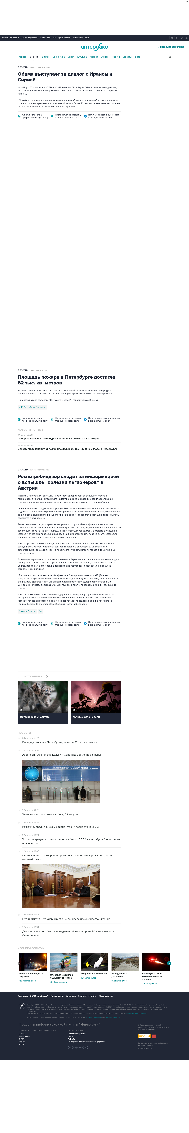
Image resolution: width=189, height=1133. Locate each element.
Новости (115, 57)
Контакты (23, 996)
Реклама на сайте (87, 996)
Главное (22, 57)
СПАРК (22, 1034)
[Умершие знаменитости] (94, 970)
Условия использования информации (153, 1043)
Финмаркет (78, 38)
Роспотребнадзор (27, 611)
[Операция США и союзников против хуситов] (156, 970)
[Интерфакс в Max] (86, 1047)
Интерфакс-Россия (61, 38)
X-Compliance (24, 1036)
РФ (40, 611)
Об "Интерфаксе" (29, 38)
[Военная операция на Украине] (33, 970)
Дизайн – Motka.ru (145, 1048)
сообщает (72, 169)
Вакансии (71, 996)
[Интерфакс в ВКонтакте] (78, 1047)
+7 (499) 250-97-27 (113, 1017)
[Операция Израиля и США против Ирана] (63, 971)
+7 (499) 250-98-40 (93, 1017)
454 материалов (88, 978)
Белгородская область (30, 273)
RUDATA (71, 1039)
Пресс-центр (57, 996)
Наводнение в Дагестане (119, 975)
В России (34, 57)
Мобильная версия (10, 38)
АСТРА (21, 1044)
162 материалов (119, 981)
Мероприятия (106, 996)
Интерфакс (94, 47)
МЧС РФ (23, 407)
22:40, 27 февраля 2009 (40, 67)
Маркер (22, 1042)
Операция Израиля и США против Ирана (61, 976)
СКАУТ (21, 1039)
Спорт (71, 57)
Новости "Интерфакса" (77, 1034)
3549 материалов (58, 982)
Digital (104, 57)
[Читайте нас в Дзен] (70, 1047)
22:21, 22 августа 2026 (78, 140)
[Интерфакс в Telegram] (74, 1047)
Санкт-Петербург (37, 407)
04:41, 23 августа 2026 (39, 370)
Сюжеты (127, 57)
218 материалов (149, 983)
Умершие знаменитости (94, 973)
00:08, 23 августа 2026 (39, 470)
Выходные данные (145, 1046)
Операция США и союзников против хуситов (152, 976)
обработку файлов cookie (136, 1013)
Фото (137, 57)
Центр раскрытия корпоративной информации (86, 1042)
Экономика (59, 57)
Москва (94, 57)
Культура (82, 57)
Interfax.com (45, 38)
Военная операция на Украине (50, 140)
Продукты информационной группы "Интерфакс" (59, 1024)
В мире (46, 57)
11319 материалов (27, 981)
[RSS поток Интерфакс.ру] (82, 1047)
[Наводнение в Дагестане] (125, 970)
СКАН (70, 1036)
